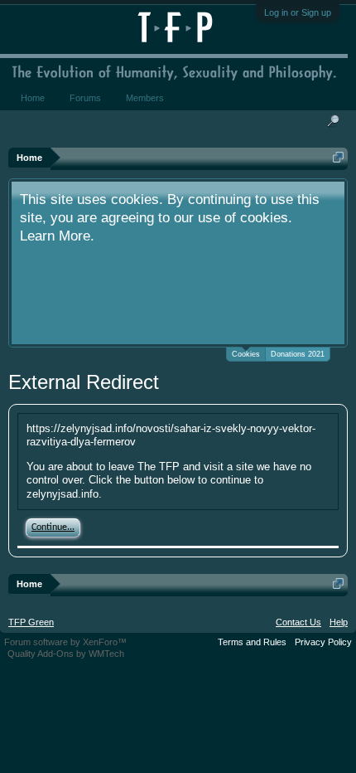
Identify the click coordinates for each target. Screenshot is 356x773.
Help (339, 622)
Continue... (53, 527)
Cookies (246, 354)
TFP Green (31, 622)
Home (33, 98)
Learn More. (57, 235)
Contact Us (298, 622)
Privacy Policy (323, 642)
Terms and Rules (252, 642)
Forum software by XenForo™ (65, 642)
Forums (85, 98)
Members (145, 98)
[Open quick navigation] (338, 157)
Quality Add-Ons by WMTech (65, 654)
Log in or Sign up (297, 12)
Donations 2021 (298, 354)
